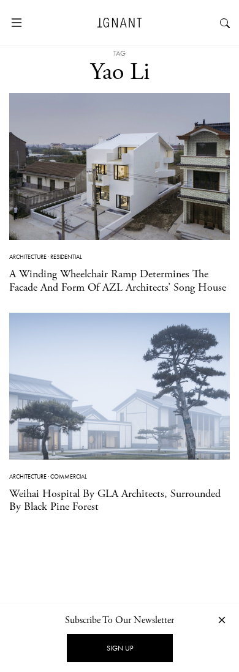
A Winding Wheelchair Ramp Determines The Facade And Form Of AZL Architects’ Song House (117, 280)
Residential (66, 257)
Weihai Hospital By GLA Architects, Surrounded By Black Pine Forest (115, 500)
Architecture (28, 257)
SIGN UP (120, 648)
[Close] (221, 619)
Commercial (68, 476)
